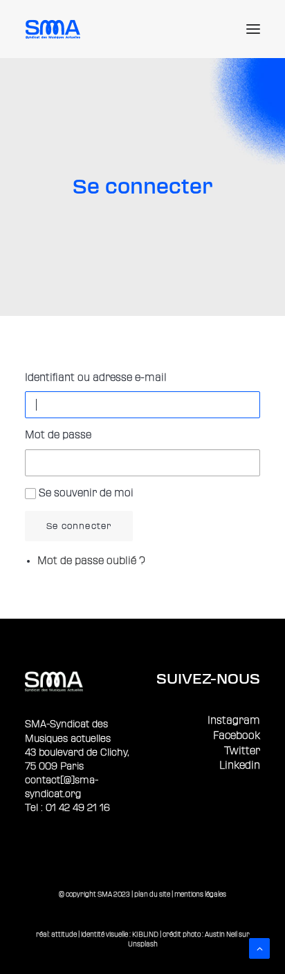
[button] (253, 29)
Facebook (236, 736)
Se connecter (78, 526)
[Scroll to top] (259, 948)
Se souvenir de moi (86, 493)
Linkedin (239, 765)
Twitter (242, 751)
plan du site (152, 894)
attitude (64, 934)
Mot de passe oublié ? (91, 561)
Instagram (234, 721)
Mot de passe (58, 435)
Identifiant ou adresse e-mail (96, 378)
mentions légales (200, 894)
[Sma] (55, 29)
